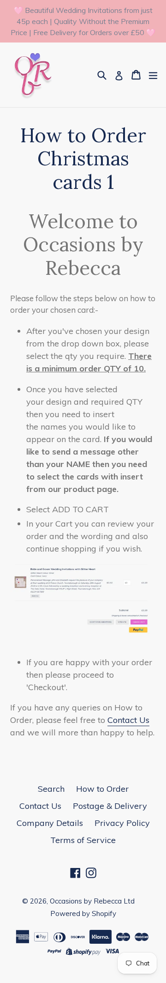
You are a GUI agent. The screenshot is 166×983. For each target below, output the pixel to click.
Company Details (50, 823)
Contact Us (128, 720)
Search (51, 788)
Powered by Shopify (83, 913)
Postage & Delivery (110, 806)
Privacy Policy (122, 823)
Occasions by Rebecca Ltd (92, 901)
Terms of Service (83, 840)
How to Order (102, 788)
